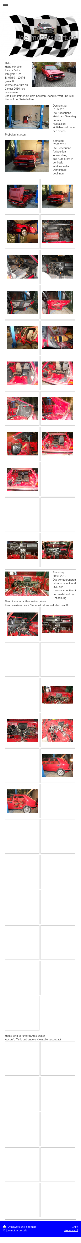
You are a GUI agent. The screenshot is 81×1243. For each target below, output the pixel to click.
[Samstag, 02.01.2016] (22, 196)
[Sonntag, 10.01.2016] (22, 550)
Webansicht (71, 1230)
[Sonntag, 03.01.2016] (22, 302)
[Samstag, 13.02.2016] (57, 765)
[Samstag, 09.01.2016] (22, 373)
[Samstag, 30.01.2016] (22, 624)
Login (74, 1226)
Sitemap (31, 1226)
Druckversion (15, 1226)
